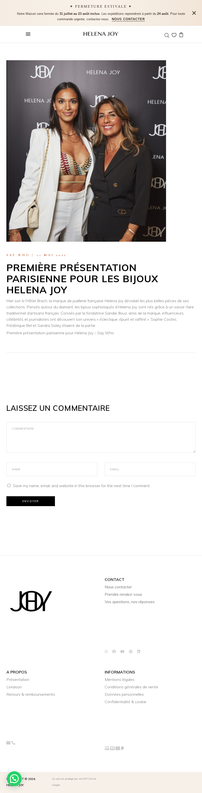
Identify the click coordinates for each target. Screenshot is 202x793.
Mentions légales (120, 679)
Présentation (17, 679)
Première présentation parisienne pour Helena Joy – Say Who (60, 332)
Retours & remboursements (30, 694)
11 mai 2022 (52, 255)
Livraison (14, 686)
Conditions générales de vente (131, 686)
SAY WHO (18, 255)
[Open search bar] (166, 35)
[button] (14, 778)
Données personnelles (124, 694)
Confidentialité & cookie (125, 701)
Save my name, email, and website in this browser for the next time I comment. (82, 485)
